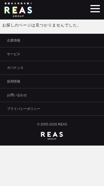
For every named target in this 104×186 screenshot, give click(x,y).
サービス (13, 54)
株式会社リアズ (18, 10)
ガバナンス (15, 68)
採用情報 (13, 81)
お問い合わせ (17, 95)
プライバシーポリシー (23, 109)
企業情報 (13, 40)
